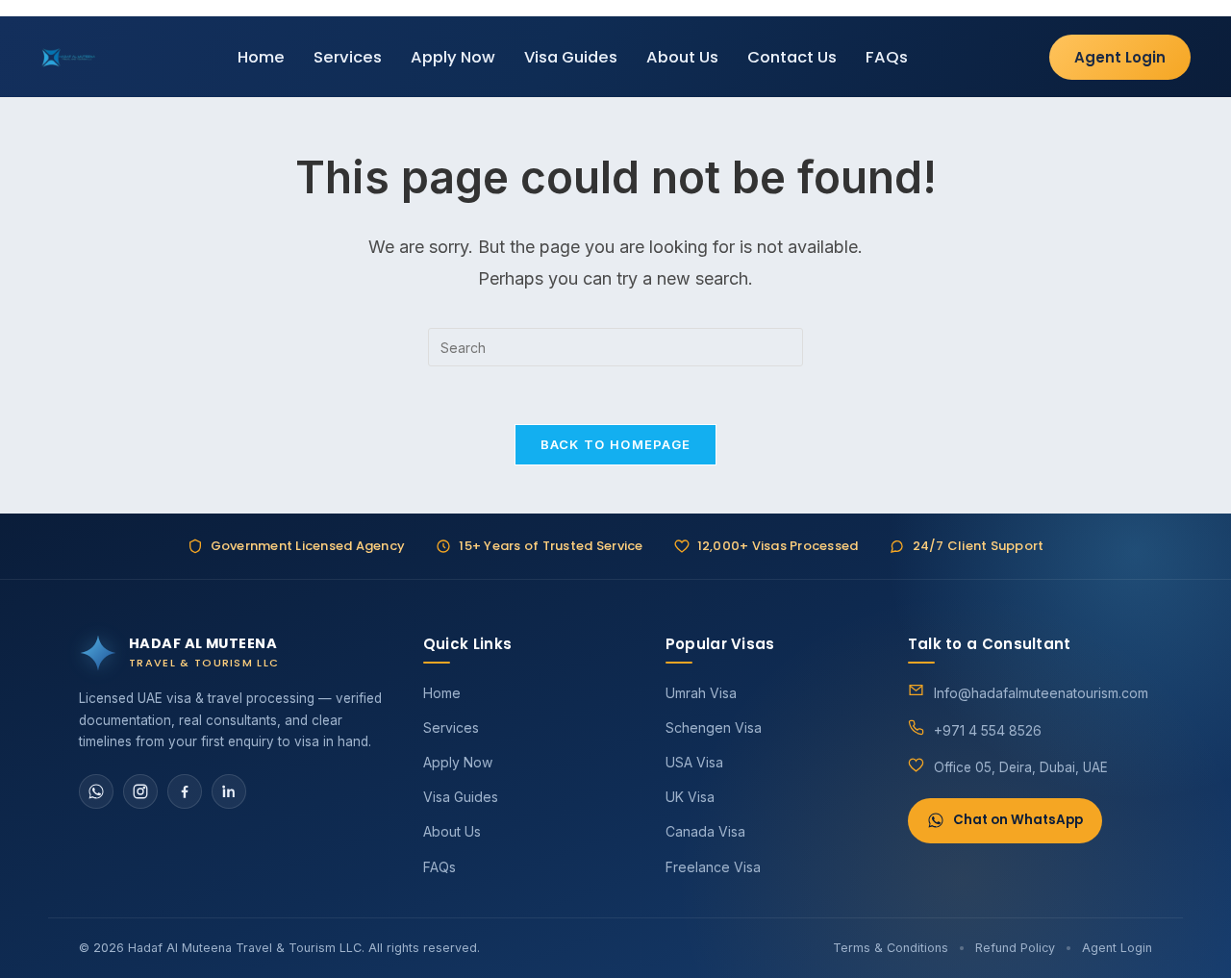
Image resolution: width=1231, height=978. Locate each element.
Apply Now (453, 57)
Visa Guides (570, 57)
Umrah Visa (701, 693)
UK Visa (690, 797)
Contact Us (792, 57)
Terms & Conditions (890, 947)
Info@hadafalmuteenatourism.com (1041, 693)
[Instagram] (140, 791)
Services (348, 57)
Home (261, 57)
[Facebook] (184, 791)
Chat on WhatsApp (1018, 820)
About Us (682, 57)
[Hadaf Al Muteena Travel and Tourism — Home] (68, 57)
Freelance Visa (713, 867)
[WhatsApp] (96, 791)
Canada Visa (705, 831)
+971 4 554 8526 (988, 730)
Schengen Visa (714, 727)
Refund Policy (1015, 947)
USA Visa (694, 762)
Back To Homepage (615, 444)
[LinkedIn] (229, 791)
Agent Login (1120, 57)
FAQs (887, 57)
